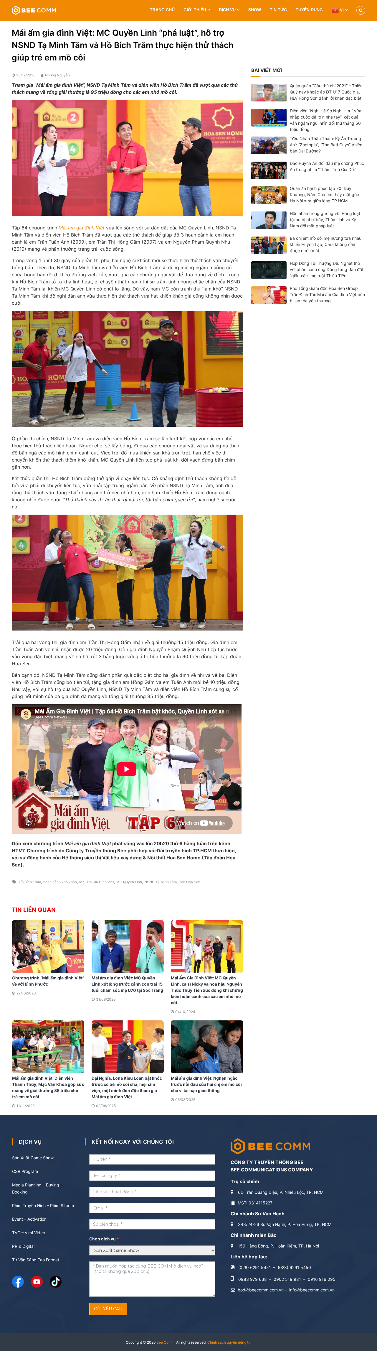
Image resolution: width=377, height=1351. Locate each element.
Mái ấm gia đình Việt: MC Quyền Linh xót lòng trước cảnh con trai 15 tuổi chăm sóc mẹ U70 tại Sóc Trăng (127, 984)
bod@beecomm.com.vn (261, 1289)
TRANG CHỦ (162, 9)
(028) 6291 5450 (294, 1267)
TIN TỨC (278, 9)
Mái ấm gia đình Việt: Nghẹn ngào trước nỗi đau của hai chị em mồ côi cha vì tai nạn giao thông (206, 1084)
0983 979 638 (252, 1279)
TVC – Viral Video (28, 1232)
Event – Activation (29, 1219)
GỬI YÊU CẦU (108, 1308)
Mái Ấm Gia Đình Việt (96, 882)
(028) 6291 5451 (254, 1267)
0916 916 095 (321, 1279)
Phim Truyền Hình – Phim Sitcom (43, 1205)
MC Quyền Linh (129, 882)
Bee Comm (165, 1342)
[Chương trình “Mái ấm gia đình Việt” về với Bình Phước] (48, 945)
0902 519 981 (287, 1279)
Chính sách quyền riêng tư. (229, 1342)
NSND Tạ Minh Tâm (160, 882)
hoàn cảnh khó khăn (60, 882)
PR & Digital (23, 1246)
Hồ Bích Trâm (30, 882)
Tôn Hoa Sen (189, 882)
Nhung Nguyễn (57, 75)
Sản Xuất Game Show (33, 1157)
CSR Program (25, 1171)
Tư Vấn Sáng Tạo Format (35, 1259)
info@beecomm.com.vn (312, 1289)
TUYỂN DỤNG (309, 9)
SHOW (254, 9)
